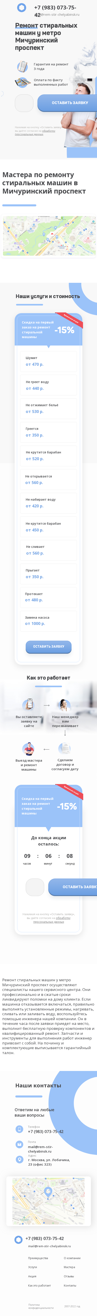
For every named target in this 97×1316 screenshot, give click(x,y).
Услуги (32, 1267)
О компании (72, 1258)
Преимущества (38, 1258)
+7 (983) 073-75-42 (45, 1131)
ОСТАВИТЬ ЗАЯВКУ (48, 647)
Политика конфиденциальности (41, 1306)
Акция (32, 1276)
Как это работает (39, 1285)
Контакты (70, 1285)
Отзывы (69, 1276)
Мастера (69, 1267)
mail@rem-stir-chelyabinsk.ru (57, 14)
